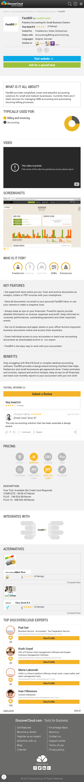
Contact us (55, 736)
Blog (19, 745)
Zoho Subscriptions (12, 572)
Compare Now (74, 582)
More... (57, 45)
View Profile (49, 638)
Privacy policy (56, 749)
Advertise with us (26, 740)
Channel (21, 749)
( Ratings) (52, 26)
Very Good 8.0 (22, 602)
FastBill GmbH (43, 18)
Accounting (13, 122)
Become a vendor (27, 732)
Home (6, 11)
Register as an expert (29, 736)
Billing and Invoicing (18, 118)
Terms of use (56, 745)
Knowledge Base (58, 727)
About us (54, 732)
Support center (57, 740)
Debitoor (8, 603)
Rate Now (20, 572)
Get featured (24, 727)
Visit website (42, 58)
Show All (77, 710)
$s (13, 4)
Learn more (8, 710)
